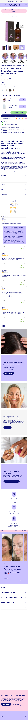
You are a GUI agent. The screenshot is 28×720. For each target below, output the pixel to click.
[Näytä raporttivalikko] (24, 246)
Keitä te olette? (5, 607)
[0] (23, 5)
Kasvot (4, 65)
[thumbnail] (4, 47)
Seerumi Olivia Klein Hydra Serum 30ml (13, 105)
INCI (2, 189)
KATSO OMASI (16, 135)
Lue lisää (3, 175)
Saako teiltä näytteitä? (7, 602)
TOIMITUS (5, 127)
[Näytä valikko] (1, 4)
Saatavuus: (4, 121)
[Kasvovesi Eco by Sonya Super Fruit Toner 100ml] (6, 90)
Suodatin (5, 216)
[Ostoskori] (25, 4)
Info (2, 716)
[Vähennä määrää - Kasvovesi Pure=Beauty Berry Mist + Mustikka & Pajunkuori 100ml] (3, 112)
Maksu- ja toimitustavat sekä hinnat (11, 597)
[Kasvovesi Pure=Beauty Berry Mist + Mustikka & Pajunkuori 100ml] (10, 90)
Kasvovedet (13, 65)
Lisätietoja (4, 194)
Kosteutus (9, 65)
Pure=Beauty (4, 76)
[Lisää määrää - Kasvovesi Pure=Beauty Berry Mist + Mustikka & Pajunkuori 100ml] (8, 112)
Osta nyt (14, 116)
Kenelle (3, 180)
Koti (2, 65)
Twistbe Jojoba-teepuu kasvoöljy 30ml (13, 99)
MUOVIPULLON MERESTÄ (20, 132)
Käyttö (3, 185)
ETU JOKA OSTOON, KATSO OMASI (13, 1)
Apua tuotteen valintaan (8, 592)
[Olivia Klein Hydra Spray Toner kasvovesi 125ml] (2, 90)
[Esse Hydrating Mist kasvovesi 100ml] (13, 90)
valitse (23, 10)
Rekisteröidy (15, 15)
